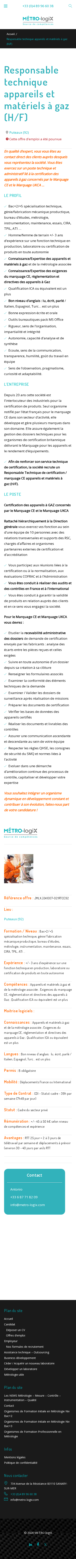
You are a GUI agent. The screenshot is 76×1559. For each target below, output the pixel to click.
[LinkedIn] (30, 1544)
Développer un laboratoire (20, 1369)
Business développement (20, 1358)
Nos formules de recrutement (25, 1346)
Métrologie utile (14, 1374)
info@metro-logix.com (27, 1205)
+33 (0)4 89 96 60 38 (38, 6)
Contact (9, 1405)
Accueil (11, 34)
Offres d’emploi (15, 1335)
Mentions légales (15, 1457)
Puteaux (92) (19, 132)
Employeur (11, 1341)
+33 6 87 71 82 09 (24, 1197)
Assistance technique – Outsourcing (26, 1352)
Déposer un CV (15, 1330)
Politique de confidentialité (20, 1463)
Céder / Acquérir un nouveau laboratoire (29, 1363)
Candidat (9, 1324)
